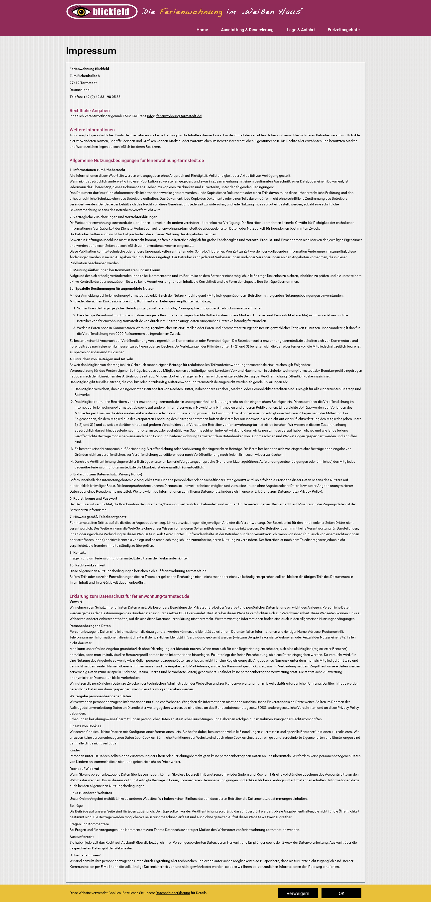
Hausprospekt (307, 899)
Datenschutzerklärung (173, 893)
